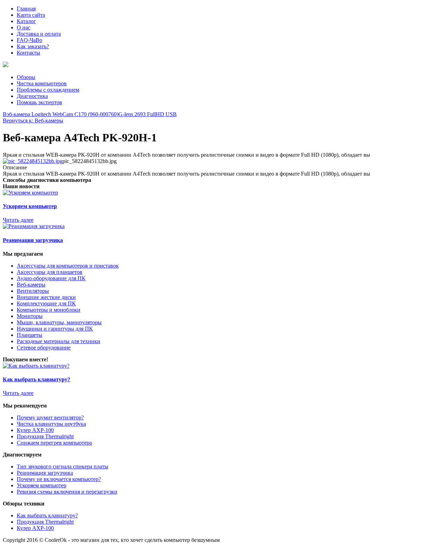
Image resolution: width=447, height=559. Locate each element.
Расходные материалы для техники (58, 341)
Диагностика (32, 96)
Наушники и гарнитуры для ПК (55, 329)
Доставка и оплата (39, 34)
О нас (23, 27)
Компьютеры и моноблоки (48, 310)
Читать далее (18, 220)
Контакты (28, 53)
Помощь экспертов (39, 102)
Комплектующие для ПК (46, 303)
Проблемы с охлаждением (48, 90)
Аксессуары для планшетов (49, 272)
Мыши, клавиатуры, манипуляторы (59, 322)
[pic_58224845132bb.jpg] (33, 161)
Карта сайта (31, 15)
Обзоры (26, 77)
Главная (26, 9)
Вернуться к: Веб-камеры (33, 120)
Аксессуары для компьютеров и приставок (68, 266)
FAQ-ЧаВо (29, 40)
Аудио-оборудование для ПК (51, 278)
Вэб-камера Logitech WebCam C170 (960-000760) (60, 114)
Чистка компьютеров (42, 83)
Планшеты (29, 335)
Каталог (26, 21)
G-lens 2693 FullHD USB (147, 114)
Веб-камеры (31, 285)
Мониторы (30, 316)
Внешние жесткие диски (46, 297)
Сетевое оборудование (44, 348)
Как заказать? (33, 46)
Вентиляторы (33, 291)
